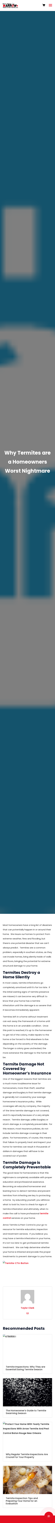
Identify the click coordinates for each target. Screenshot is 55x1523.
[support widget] (48, 1516)
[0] (44, 5)
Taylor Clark (27, 1307)
